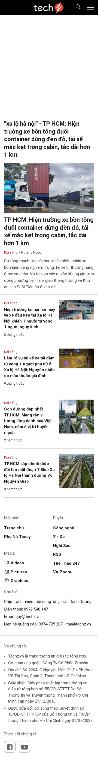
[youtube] (24, 747)
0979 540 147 (36, 609)
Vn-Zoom (62, 572)
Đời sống (10, 252)
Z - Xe (59, 536)
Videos (17, 563)
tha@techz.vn (78, 624)
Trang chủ (14, 528)
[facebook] (10, 747)
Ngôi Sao (62, 545)
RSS (57, 554)
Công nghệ (63, 528)
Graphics (19, 580)
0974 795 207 (51, 624)
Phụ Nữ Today (17, 536)
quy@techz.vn (28, 616)
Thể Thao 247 (66, 563)
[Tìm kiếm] (75, 7)
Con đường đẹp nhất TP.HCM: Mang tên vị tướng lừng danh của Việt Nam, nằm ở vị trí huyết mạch (28, 421)
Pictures (19, 572)
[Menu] (90, 7)
